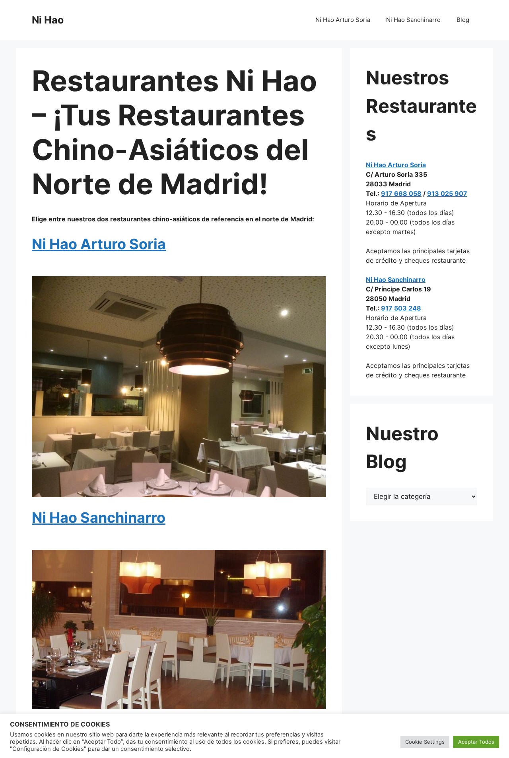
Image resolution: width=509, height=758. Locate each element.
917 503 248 (401, 308)
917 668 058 (401, 193)
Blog (463, 19)
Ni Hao (48, 20)
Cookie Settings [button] (425, 741)
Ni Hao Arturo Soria (342, 19)
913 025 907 (447, 193)
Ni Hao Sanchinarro (413, 19)
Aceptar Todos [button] (476, 741)
